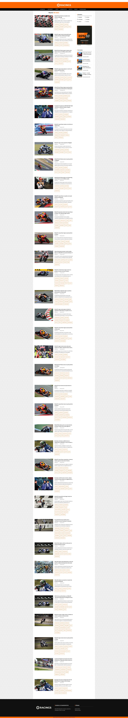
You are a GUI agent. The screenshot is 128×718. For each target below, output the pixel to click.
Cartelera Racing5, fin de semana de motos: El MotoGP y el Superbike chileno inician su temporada (63, 660)
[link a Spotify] (91, 1)
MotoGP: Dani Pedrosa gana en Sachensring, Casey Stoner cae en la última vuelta (63, 178)
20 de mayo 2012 (62, 349)
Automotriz (42, 9)
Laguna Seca (67, 135)
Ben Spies (62, 24)
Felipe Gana (56, 18)
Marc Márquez (57, 116)
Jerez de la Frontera (61, 486)
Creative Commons (72, 717)
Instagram (80, 19)
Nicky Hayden (69, 100)
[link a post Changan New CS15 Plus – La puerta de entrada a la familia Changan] (79, 56)
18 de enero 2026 (85, 56)
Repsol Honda (67, 172)
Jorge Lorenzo (62, 26)
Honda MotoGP (57, 61)
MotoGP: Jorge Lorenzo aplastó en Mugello (63, 142)
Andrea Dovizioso (57, 77)
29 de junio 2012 (62, 235)
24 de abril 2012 (62, 546)
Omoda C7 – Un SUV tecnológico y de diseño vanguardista (87, 73)
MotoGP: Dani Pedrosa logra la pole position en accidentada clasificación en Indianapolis (63, 88)
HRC (60, 61)
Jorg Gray (66, 280)
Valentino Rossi (61, 29)
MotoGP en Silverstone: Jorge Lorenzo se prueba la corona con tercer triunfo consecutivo (63, 271)
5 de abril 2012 (62, 661)
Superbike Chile (57, 674)
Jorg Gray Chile (57, 262)
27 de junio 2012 (62, 254)
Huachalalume (69, 669)
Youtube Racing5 (83, 9)
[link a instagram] (89, 1)
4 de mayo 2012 (62, 427)
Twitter (87, 17)
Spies (68, 262)
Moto (66, 648)
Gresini (70, 299)
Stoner (70, 225)
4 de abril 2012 (62, 682)
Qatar (56, 630)
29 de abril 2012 (62, 462)
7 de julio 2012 (62, 198)
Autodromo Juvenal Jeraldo (58, 667)
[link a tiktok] (92, 1)
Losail (71, 625)
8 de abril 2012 (62, 617)
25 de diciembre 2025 (86, 77)
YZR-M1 (65, 609)
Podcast (76, 9)
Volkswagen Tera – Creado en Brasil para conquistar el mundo (86, 67)
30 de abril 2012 (62, 443)
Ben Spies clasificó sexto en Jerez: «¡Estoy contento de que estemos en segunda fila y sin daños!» (63, 479)
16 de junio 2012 (62, 293)
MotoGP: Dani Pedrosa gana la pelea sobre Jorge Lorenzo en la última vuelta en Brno (63, 51)
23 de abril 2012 (62, 564)
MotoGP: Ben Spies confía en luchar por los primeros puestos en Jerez (63, 543)
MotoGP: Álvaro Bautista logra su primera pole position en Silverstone (63, 291)
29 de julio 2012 (62, 127)
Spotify (79, 21)
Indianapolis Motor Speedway (63, 98)
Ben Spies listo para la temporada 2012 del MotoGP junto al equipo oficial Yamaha (63, 680)
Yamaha (56, 609)
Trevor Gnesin (69, 572)
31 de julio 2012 (62, 108)
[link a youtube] (90, 1)
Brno (65, 77)
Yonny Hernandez (63, 359)
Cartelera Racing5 (63, 669)
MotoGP (56, 29)
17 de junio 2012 (62, 272)
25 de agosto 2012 (62, 71)
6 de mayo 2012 (62, 388)
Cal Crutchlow (61, 42)
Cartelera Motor (57, 669)
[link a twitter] (88, 1)
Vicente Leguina (62, 674)
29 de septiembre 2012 (63, 37)
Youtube (87, 19)
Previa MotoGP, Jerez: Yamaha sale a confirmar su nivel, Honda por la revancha (63, 520)
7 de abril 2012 (62, 640)
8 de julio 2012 (62, 180)
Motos (57, 9)
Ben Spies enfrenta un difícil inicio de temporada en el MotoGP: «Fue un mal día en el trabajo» (64, 442)
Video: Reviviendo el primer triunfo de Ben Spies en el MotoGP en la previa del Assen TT (64, 252)
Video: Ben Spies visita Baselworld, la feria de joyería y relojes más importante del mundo (64, 562)
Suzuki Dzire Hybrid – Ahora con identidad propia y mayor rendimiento (86, 60)
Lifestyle (70, 9)
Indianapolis (56, 98)
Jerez (66, 507)
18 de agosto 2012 (62, 90)
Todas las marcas (78, 710)
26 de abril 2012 (62, 522)
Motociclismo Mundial (63, 651)
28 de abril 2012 (62, 480)
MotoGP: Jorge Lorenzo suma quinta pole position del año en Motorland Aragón (63, 35)
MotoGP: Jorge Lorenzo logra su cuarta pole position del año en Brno (63, 69)
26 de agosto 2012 (62, 53)
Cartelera (69, 667)
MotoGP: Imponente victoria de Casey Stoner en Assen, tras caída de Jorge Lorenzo (64, 212)
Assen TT (71, 220)
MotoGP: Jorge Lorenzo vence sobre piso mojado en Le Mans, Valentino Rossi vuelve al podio (64, 347)
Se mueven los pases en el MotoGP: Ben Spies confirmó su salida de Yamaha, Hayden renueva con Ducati (64, 107)
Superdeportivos (63, 9)
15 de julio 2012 (62, 144)
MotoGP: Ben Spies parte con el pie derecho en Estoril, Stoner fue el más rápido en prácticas (63, 426)
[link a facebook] (87, 1)
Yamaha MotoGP (61, 63)
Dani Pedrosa (56, 26)
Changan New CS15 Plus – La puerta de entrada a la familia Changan (87, 53)
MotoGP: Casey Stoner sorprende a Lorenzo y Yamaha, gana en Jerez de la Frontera (64, 460)
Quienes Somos (77, 708)
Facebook (80, 17)
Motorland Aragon (66, 45)
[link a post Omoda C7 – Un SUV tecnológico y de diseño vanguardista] (79, 77)
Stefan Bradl (56, 246)
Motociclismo (57, 651)
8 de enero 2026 (85, 63)
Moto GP (69, 26)
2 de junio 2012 (62, 330)
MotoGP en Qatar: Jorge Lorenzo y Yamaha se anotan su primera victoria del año (64, 615)
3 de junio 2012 (62, 312)
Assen (67, 220)
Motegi (66, 26)
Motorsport (50, 9)
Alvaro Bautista (57, 24)
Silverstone (56, 285)
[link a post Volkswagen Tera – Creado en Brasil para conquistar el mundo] (79, 70)
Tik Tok (87, 21)
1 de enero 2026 (85, 70)
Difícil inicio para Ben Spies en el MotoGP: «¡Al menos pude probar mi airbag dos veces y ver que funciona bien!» (64, 597)
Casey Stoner (66, 24)
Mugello (63, 172)
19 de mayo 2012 (62, 367)
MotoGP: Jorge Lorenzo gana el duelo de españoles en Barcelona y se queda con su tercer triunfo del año (63, 311)
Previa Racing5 (69, 535)
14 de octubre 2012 (62, 18)
